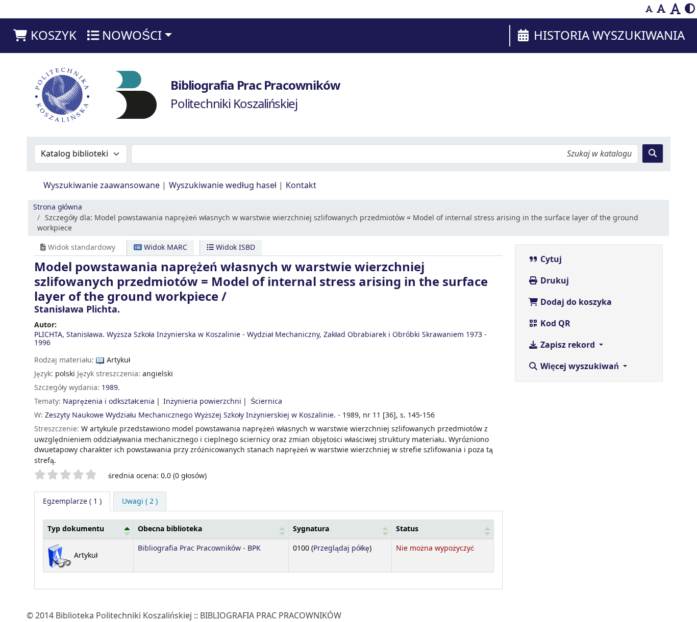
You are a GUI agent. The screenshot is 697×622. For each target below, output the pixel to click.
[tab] (139, 501)
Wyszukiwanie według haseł (223, 185)
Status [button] (407, 529)
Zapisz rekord (567, 345)
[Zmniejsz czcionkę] (649, 9)
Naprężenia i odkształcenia (109, 401)
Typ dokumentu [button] (75, 529)
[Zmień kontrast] (690, 9)
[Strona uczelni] (62, 94)
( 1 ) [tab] (72, 501)
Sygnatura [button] (311, 529)
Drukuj (553, 281)
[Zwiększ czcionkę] (675, 9)
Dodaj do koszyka (575, 302)
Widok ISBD (234, 247)
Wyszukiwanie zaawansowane (101, 185)
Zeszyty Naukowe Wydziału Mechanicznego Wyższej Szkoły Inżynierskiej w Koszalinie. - (192, 415)
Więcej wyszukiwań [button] (579, 366)
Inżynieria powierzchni (202, 401)
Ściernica (266, 401)
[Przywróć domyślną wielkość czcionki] (661, 9)
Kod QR (554, 324)
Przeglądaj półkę (341, 548)
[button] (44, 35)
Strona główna (57, 207)
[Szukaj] (652, 153)
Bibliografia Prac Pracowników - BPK (199, 548)
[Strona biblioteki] (136, 94)
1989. (111, 387)
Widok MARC (164, 247)
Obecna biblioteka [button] (170, 529)
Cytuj (550, 259)
